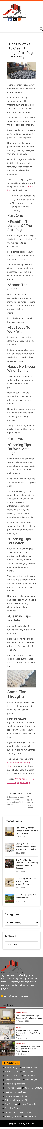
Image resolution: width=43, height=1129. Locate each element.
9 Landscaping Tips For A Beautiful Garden (27, 896)
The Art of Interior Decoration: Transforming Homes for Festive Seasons (27, 864)
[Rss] (20, 19)
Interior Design (21, 1012)
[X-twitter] (15, 19)
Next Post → (30, 800)
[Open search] (41, 29)
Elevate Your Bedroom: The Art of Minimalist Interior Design (26, 881)
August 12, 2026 (23, 1021)
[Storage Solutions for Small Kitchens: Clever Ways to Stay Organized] (7, 1032)
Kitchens (19, 1027)
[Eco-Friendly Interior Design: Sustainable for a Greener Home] (7, 1016)
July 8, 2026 (22, 1054)
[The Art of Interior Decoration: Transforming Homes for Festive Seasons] (7, 1048)
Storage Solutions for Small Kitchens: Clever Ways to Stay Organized (26, 846)
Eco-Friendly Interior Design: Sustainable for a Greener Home (27, 830)
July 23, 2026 (22, 1038)
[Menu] (18, 27)
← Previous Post (15, 799)
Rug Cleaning (23, 782)
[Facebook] (10, 19)
